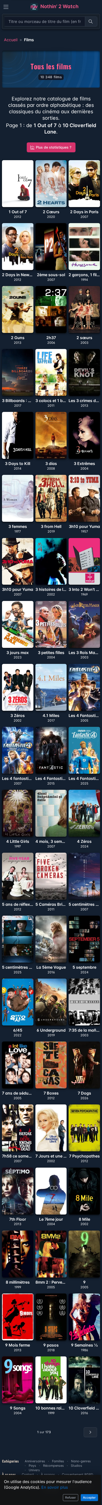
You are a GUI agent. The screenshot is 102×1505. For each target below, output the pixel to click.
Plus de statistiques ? (53, 147)
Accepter (89, 1497)
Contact (28, 1474)
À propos (48, 1474)
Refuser (70, 1497)
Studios (76, 1465)
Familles (58, 1461)
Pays (32, 1465)
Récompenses (53, 1465)
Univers (34, 1470)
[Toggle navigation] (6, 7)
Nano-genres (81, 1461)
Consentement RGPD (77, 1474)
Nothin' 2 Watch (58, 6)
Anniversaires (35, 1461)
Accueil (11, 39)
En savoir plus (54, 1487)
